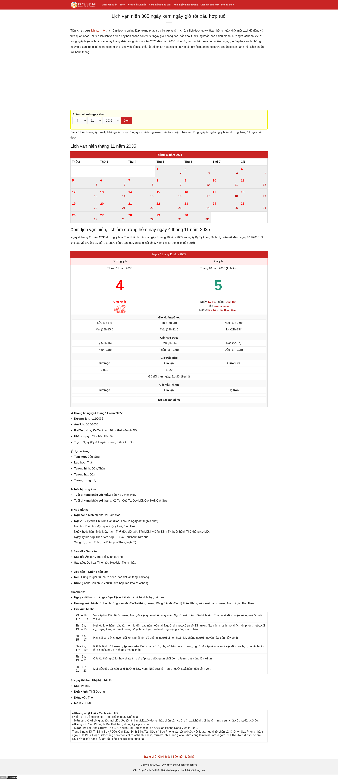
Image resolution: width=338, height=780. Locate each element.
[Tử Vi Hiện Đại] (83, 4)
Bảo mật (178, 756)
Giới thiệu (164, 756)
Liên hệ (190, 756)
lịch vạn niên (98, 30)
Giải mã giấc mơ (210, 4)
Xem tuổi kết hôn (137, 4)
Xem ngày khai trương (186, 4)
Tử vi (122, 4)
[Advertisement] (169, 82)
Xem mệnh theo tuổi (160, 4)
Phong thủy (227, 4)
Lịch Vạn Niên (109, 4)
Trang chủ (150, 756)
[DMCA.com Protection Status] (9, 777)
